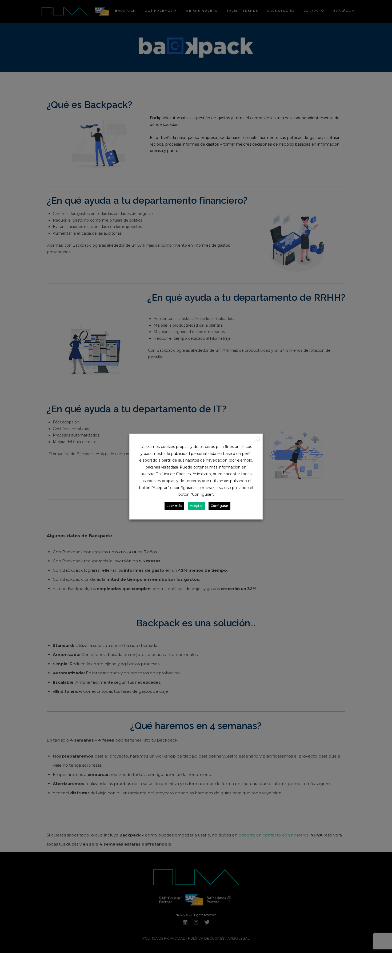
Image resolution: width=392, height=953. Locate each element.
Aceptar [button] (196, 506)
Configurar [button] (219, 506)
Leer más (174, 506)
